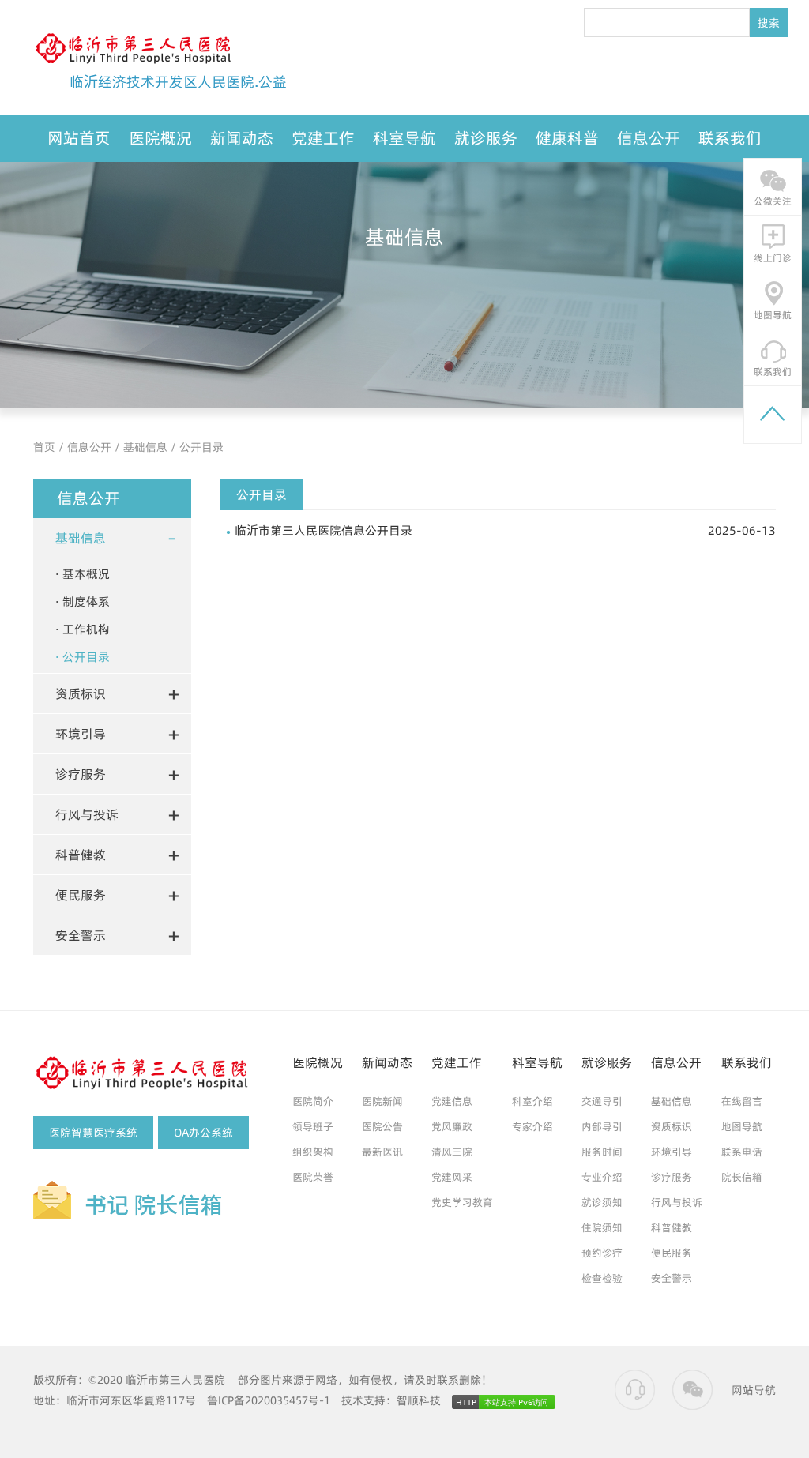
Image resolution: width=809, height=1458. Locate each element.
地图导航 (741, 1126)
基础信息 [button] (80, 538)
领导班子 (312, 1126)
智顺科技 (419, 1400)
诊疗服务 (671, 1177)
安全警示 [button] (80, 935)
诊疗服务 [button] (80, 774)
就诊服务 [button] (485, 138)
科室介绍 (532, 1101)
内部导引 (602, 1126)
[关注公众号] (692, 1390)
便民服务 (671, 1253)
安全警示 (671, 1278)
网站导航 (754, 1390)
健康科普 (567, 138)
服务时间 (602, 1151)
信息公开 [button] (648, 138)
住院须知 (602, 1227)
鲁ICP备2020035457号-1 (268, 1400)
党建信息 (451, 1101)
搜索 (769, 23)
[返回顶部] (772, 414)
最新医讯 (382, 1151)
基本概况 (86, 574)
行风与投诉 (676, 1202)
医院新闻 (382, 1101)
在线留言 (741, 1101)
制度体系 (86, 601)
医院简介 (312, 1101)
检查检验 (602, 1278)
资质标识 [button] (80, 693)
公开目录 (201, 447)
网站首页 (79, 138)
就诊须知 (602, 1202)
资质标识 (671, 1126)
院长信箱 (741, 1177)
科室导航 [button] (404, 138)
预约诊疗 (602, 1253)
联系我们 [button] (730, 138)
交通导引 (602, 1101)
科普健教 (671, 1227)
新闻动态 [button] (241, 138)
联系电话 (741, 1151)
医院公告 (382, 1126)
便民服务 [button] (80, 895)
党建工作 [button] (323, 138)
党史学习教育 (462, 1202)
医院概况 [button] (160, 138)
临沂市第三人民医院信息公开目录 (505, 530)
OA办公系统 (203, 1132)
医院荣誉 (312, 1177)
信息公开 (89, 447)
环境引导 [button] (80, 733)
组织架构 (312, 1151)
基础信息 (145, 447)
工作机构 (86, 629)
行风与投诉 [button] (87, 814)
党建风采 (451, 1177)
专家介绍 (532, 1126)
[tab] (112, 538)
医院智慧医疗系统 (93, 1132)
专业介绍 (602, 1177)
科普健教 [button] (80, 854)
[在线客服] (635, 1390)
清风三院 (451, 1151)
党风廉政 (451, 1126)
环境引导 (671, 1151)
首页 (44, 447)
